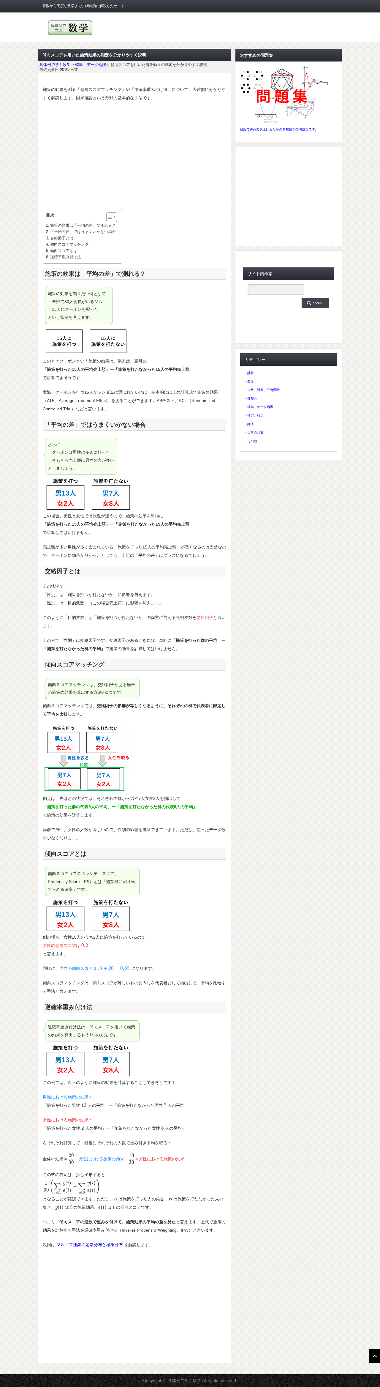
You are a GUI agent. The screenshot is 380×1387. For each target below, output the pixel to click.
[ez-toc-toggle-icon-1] (109, 217)
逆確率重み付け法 (65, 257)
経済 (250, 424)
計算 (250, 373)
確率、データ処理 (260, 407)
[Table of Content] (111, 217)
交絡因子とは (61, 238)
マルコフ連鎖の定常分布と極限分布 (89, 1244)
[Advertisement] (134, 155)
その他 (252, 441)
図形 (250, 381)
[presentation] (84, 945)
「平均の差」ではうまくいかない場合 (83, 231)
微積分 (252, 398)
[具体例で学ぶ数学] (70, 35)
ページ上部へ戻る (374, 1356)
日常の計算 (255, 432)
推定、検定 (255, 415)
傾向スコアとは (63, 250)
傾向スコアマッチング (69, 244)
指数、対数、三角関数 (263, 390)
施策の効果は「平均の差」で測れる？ (83, 225)
